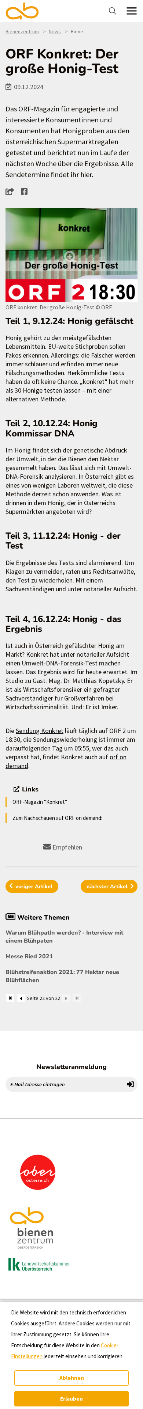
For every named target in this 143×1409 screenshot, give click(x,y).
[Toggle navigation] (113, 11)
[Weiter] (66, 998)
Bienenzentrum (22, 31)
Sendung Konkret (39, 730)
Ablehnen (71, 1377)
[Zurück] (21, 998)
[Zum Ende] (77, 998)
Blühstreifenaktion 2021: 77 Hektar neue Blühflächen (62, 976)
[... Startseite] (27, 11)
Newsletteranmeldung (71, 1066)
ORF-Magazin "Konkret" (39, 801)
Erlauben (71, 1398)
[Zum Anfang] (10, 998)
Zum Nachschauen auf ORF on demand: (57, 817)
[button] (12, 191)
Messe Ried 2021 (29, 956)
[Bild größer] (72, 255)
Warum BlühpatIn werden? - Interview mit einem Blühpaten (64, 937)
